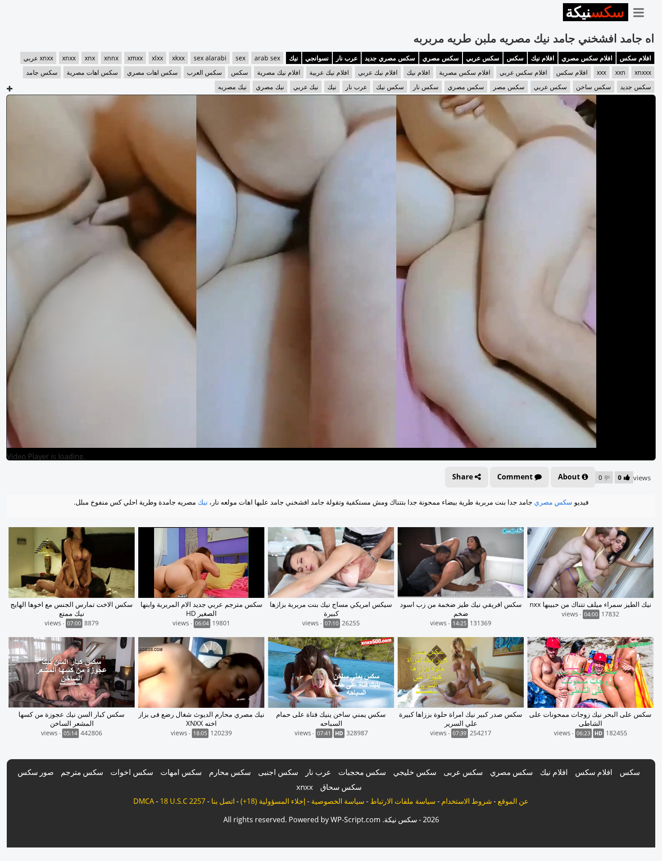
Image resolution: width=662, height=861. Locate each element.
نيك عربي (305, 86)
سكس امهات (181, 772)
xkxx (178, 58)
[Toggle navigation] (641, 11)
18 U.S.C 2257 (182, 801)
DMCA (143, 801)
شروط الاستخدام (466, 801)
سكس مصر (509, 86)
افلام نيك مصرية (278, 72)
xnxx (69, 58)
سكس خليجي (414, 772)
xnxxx (643, 72)
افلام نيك (542, 58)
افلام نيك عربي (378, 72)
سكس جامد (42, 72)
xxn (620, 72)
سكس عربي (482, 58)
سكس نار (426, 86)
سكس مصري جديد (390, 58)
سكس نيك (390, 86)
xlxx (157, 58)
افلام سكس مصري (587, 58)
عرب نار (347, 58)
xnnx (111, 58)
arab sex (267, 58)
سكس (515, 58)
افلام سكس (635, 58)
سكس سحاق (341, 787)
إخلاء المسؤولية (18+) (272, 801)
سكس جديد (635, 86)
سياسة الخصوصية (337, 801)
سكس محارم (230, 772)
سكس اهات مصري (152, 72)
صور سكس (36, 772)
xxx (601, 72)
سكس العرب (204, 72)
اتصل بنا (223, 801)
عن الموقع (513, 801)
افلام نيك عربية (329, 72)
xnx (90, 58)
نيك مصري (270, 86)
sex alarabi (210, 58)
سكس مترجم (82, 772)
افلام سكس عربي (523, 72)
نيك (293, 58)
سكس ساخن (593, 86)
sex (240, 58)
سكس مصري (440, 58)
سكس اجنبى (278, 772)
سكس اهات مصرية (92, 72)
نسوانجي (317, 58)
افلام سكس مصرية (464, 72)
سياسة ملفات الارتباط (402, 801)
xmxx (135, 58)
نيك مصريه (232, 86)
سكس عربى (463, 772)
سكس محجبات (362, 772)
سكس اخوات (131, 772)
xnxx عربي (38, 58)
